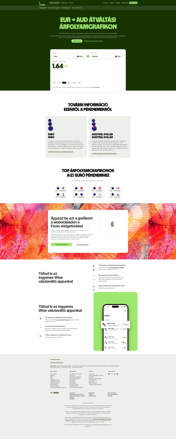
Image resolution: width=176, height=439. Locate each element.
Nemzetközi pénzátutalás (75, 373)
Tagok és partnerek (54, 382)
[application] (62, 75)
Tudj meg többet (96, 87)
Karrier (51, 378)
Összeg (54, 52)
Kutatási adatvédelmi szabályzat (96, 375)
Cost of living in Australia (91, 365)
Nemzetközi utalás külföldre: (56, 362)
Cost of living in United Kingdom (64, 365)
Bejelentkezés (124, 2)
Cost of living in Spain (66, 367)
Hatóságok (72, 398)
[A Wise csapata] (42, 3)
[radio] (54, 83)
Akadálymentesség (54, 385)
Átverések (110, 395)
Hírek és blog (92, 373)
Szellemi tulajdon (92, 395)
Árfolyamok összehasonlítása (95, 384)
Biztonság (52, 375)
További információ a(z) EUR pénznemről (60, 151)
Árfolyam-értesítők (93, 382)
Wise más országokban (113, 394)
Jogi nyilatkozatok (112, 392)
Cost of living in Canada (77, 367)
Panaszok (91, 394)
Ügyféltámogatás (54, 384)
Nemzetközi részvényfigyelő (95, 378)
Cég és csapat (53, 373)
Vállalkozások (64, 2)
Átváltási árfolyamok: (55, 359)
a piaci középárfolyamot (117, 267)
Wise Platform (73, 381)
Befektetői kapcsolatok (55, 381)
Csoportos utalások (74, 385)
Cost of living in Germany (113, 365)
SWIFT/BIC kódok (93, 379)
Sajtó (51, 376)
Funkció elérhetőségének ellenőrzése (58, 387)
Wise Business (73, 382)
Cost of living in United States (78, 365)
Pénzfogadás (72, 379)
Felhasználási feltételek (83, 244)
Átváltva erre (93, 52)
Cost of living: (53, 365)
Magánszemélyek (54, 2)
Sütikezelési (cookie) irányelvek (76, 394)
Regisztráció (133, 2)
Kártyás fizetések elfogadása (76, 387)
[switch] (88, 56)
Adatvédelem (92, 392)
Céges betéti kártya (74, 384)
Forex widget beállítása (61, 244)
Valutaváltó (91, 376)
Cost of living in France (55, 367)
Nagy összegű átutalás (75, 378)
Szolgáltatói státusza (54, 379)
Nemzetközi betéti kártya (75, 376)
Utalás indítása (77, 41)
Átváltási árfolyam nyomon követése (93, 41)
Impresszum (72, 392)
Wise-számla (72, 375)
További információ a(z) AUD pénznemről (104, 153)
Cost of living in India (102, 365)
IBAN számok (92, 381)
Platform (71, 2)
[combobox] (80, 56)
